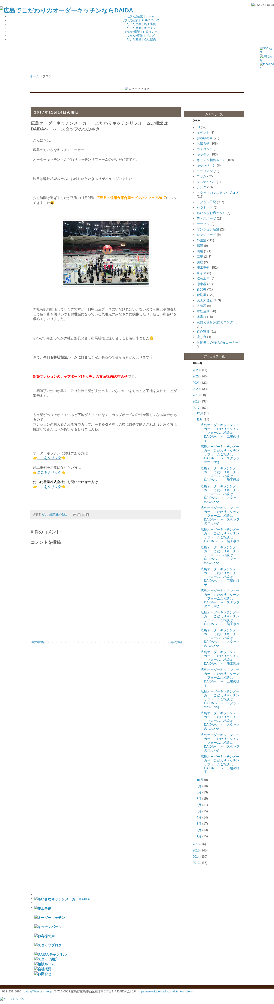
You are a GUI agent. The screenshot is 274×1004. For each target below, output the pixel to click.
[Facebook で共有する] (87, 515)
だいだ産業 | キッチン (141, 28)
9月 (199, 786)
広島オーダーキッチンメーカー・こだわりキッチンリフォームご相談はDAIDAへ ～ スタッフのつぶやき (220, 454)
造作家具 (203, 331)
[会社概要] (42, 969)
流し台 (201, 337)
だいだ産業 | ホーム (141, 16)
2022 (196, 376)
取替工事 (203, 278)
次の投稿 (38, 642)
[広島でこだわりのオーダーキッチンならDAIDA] (66, 10)
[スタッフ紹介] (46, 959)
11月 (200, 419)
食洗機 (201, 295)
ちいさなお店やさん (211, 213)
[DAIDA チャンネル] (50, 954)
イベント (203, 132)
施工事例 (203, 267)
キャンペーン (206, 165)
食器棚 (201, 289)
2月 (199, 830)
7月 (199, 798)
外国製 (201, 240)
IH (198, 127)
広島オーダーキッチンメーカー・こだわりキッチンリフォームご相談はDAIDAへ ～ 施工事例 (220, 535)
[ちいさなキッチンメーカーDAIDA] (62, 899)
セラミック (205, 207)
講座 (200, 262)
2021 (196, 383)
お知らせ (203, 143)
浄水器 (201, 284)
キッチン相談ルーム (211, 160)
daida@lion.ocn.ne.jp (38, 991)
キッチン (203, 154)
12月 (200, 413)
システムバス (206, 182)
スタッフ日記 (206, 202)
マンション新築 (208, 229)
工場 (200, 256)
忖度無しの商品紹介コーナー (217, 342)
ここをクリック (49, 458)
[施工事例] (42, 908)
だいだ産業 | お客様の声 (141, 31)
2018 (196, 401)
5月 (199, 811)
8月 (199, 792)
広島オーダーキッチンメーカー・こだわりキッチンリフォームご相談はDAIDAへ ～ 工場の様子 (220, 432)
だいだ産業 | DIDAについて (141, 20)
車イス (201, 273)
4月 (199, 817)
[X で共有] (83, 515)
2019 (196, 395)
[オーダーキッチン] (49, 917)
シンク (201, 187)
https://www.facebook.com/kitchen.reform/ (166, 991)
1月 (199, 836)
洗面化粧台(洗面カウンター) (217, 322)
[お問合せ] (42, 974)
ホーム (34, 76)
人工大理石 (205, 300)
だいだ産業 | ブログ (141, 35)
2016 (196, 844)
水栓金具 (203, 311)
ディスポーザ (206, 218)
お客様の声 (205, 138)
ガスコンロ (205, 149)
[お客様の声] (44, 936)
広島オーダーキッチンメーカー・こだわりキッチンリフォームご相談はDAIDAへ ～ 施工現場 (220, 474)
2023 (196, 370)
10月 (200, 780)
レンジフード (206, 234)
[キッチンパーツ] (48, 927)
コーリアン (205, 171)
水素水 (201, 317)
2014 (196, 856)
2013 (196, 863)
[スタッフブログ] (48, 945)
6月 (199, 805)
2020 (196, 389)
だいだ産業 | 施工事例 (141, 24)
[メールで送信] (75, 515)
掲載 (200, 245)
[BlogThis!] (79, 515)
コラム (201, 176)
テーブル (203, 224)
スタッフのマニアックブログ (217, 193)
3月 (199, 823)
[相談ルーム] (44, 964)
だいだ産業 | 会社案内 (141, 39)
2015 (196, 850)
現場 (200, 251)
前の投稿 (176, 642)
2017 (196, 408)
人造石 (201, 306)
